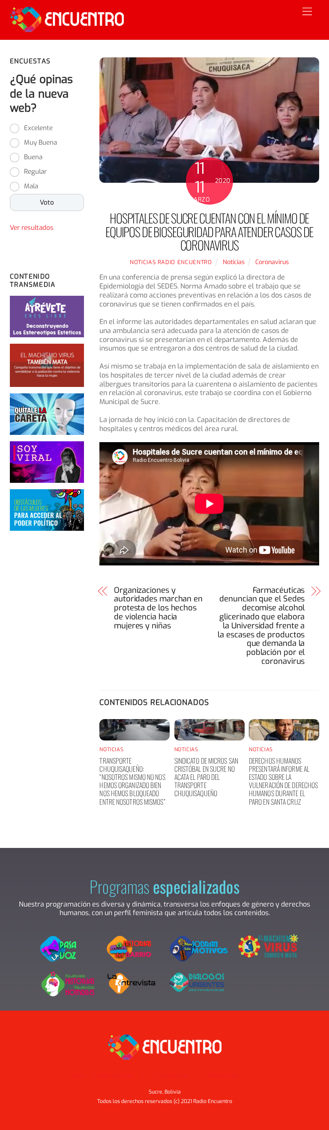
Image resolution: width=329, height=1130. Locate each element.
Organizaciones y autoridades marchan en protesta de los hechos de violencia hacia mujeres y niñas (158, 608)
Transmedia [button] (170, 1076)
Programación (113, 1076)
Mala (31, 186)
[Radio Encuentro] (67, 29)
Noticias (234, 262)
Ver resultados (32, 227)
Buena (33, 157)
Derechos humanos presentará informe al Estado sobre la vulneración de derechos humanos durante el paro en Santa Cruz (283, 781)
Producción (223, 1076)
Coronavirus (272, 262)
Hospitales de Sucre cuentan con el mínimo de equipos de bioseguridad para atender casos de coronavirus (209, 231)
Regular (35, 171)
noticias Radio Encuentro (171, 262)
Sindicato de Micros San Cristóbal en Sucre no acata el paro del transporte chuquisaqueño (206, 777)
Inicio (78, 1076)
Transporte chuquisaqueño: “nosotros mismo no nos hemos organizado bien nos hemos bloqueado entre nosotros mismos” (132, 781)
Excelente (38, 128)
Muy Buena (40, 142)
